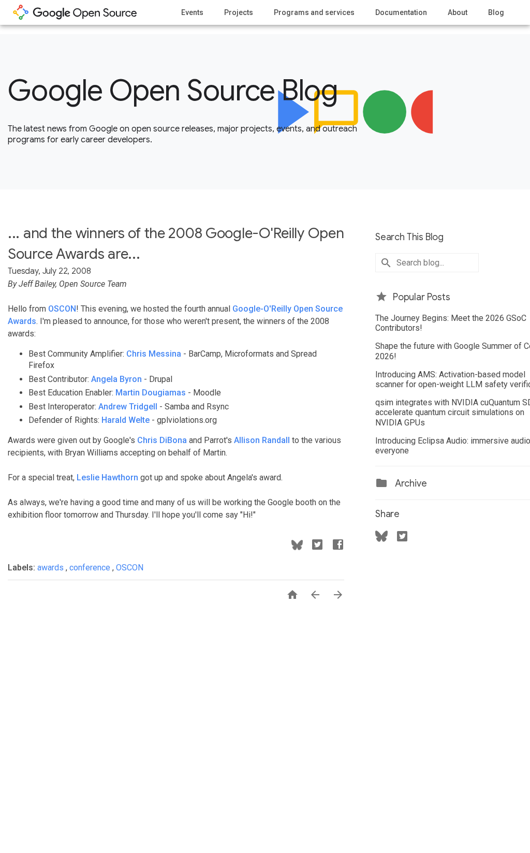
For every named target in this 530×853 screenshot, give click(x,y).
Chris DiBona (162, 440)
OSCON (62, 309)
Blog (496, 12)
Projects (238, 12)
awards (51, 567)
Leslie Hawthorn (107, 477)
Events (192, 12)
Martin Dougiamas (150, 393)
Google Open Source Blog (172, 90)
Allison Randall (262, 440)
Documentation (401, 12)
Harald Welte (125, 420)
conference (90, 567)
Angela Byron (116, 379)
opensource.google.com (75, 12)
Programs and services (314, 12)
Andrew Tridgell (127, 406)
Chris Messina (153, 354)
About (457, 12)
